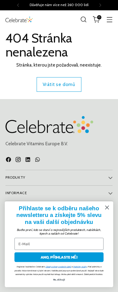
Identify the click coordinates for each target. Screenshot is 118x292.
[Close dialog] (107, 207)
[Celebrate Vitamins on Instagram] (18, 160)
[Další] (100, 5)
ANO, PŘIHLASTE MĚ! (59, 257)
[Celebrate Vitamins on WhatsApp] (38, 160)
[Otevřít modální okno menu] (109, 19)
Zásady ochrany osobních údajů (58, 267)
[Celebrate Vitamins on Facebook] (9, 160)
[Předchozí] (18, 5)
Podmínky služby (80, 267)
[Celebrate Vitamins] (19, 19)
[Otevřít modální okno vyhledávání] (83, 19)
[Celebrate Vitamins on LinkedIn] (28, 160)
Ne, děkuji (59, 279)
